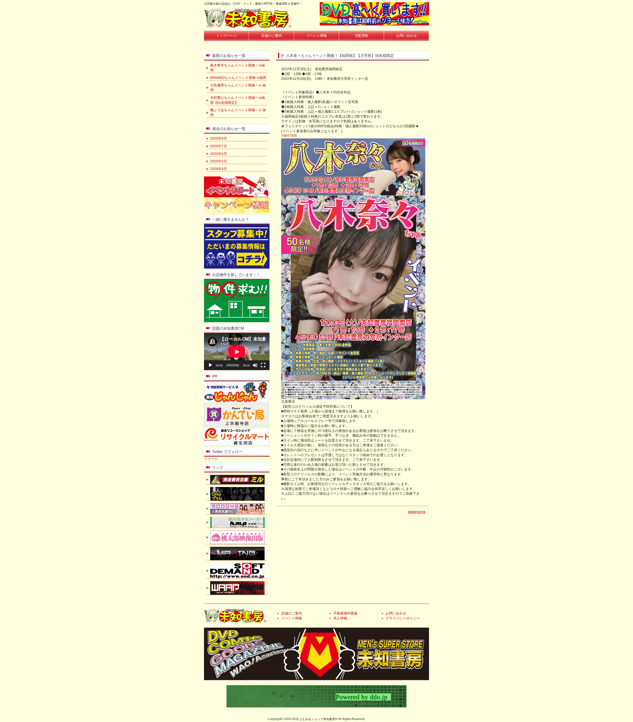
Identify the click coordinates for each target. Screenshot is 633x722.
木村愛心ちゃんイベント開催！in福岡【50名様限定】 (237, 100)
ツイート (211, 459)
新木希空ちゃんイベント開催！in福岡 (237, 67)
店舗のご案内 (271, 36)
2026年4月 (218, 169)
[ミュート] (255, 365)
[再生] (210, 365)
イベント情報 (316, 36)
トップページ (226, 36)
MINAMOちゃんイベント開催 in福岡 (238, 78)
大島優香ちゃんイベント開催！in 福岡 (238, 87)
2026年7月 (218, 146)
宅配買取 (361, 36)
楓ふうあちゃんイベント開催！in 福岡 (238, 112)
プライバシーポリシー (402, 618)
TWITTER (289, 136)
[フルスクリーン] (263, 365)
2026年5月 (218, 161)
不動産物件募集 (345, 613)
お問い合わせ (406, 36)
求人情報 (340, 618)
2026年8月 (218, 138)
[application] (237, 351)
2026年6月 (218, 154)
